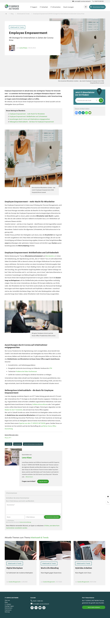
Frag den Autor (43, 481)
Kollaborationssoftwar (39, 404)
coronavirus (17, 444)
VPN (50, 368)
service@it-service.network (81, 1)
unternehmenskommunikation (33, 444)
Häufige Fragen (9, 606)
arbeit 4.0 (8, 444)
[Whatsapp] (86, 112)
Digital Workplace (14, 568)
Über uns (7, 600)
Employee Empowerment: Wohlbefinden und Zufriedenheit (28, 116)
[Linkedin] (79, 112)
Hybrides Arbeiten (83, 568)
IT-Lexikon (8, 604)
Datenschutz (8, 608)
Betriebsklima (50, 256)
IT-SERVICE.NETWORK (11, 597)
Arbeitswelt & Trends (23, 14)
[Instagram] (43, 607)
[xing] (83, 112)
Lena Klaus (23, 48)
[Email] (89, 112)
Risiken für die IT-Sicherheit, (14, 410)
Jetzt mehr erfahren (94, 607)
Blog (12, 14)
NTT (10, 438)
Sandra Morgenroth (14, 582)
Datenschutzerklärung (25, 522)
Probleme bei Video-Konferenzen (26, 371)
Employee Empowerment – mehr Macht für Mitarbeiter (27, 114)
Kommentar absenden (52, 517)
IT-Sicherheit (44, 7)
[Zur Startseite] (11, 7)
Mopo (6, 438)
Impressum (8, 610)
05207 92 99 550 (98, 1)
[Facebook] (76, 112)
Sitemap (7, 612)
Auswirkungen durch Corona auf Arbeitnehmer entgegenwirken (29, 119)
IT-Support (33, 7)
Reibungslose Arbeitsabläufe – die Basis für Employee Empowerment (31, 122)
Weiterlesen (29, 477)
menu (86, 7)
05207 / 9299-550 (37, 601)
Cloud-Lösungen (68, 7)
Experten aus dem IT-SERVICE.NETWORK (32, 423)
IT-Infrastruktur (55, 7)
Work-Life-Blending (50, 568)
